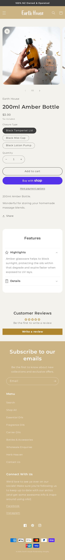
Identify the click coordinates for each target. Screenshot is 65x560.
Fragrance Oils (15, 424)
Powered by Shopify (41, 551)
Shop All (11, 410)
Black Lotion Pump (18, 145)
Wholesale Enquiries (19, 447)
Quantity (8, 153)
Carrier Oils (13, 432)
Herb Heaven (14, 454)
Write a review (32, 331)
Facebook (13, 505)
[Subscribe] (55, 381)
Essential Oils (14, 417)
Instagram (13, 512)
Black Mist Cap (16, 138)
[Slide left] (25, 90)
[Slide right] (39, 90)
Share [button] (10, 216)
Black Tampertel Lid (19, 130)
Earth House (27, 551)
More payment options (32, 188)
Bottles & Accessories (19, 439)
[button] (4, 13)
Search (10, 402)
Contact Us (13, 462)
